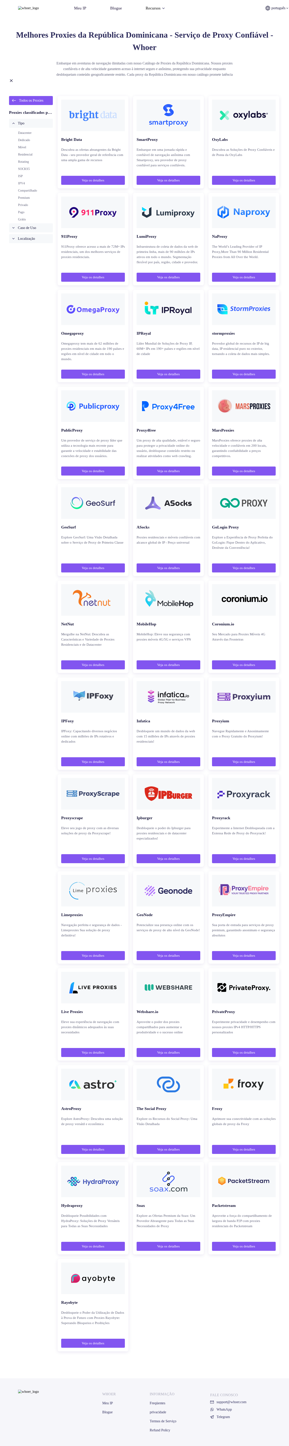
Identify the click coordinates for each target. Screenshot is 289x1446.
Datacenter (25, 133)
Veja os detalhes (93, 180)
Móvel (22, 147)
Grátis (22, 219)
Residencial (25, 154)
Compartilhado (27, 190)
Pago (21, 212)
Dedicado (24, 140)
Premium (24, 197)
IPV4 (21, 183)
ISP (20, 176)
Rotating (23, 161)
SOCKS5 (24, 169)
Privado (23, 205)
